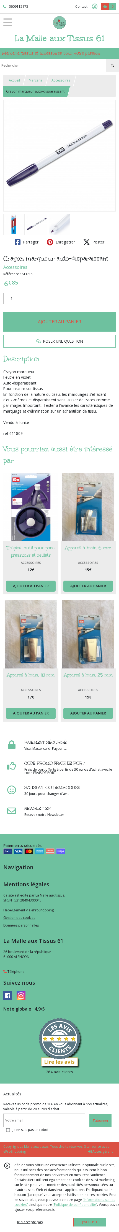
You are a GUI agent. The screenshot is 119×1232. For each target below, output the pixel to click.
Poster (97, 242)
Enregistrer (65, 242)
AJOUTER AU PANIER (59, 322)
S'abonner (100, 1120)
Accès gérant (102, 1151)
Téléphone (15, 971)
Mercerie (36, 80)
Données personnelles (21, 925)
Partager (30, 242)
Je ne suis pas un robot (30, 1129)
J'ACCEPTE (90, 1222)
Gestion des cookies (19, 917)
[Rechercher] (112, 65)
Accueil (14, 80)
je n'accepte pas (30, 1222)
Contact (81, 6)
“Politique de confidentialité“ (75, 1204)
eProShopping (14, 1151)
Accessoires (60, 80)
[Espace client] (94, 6)
